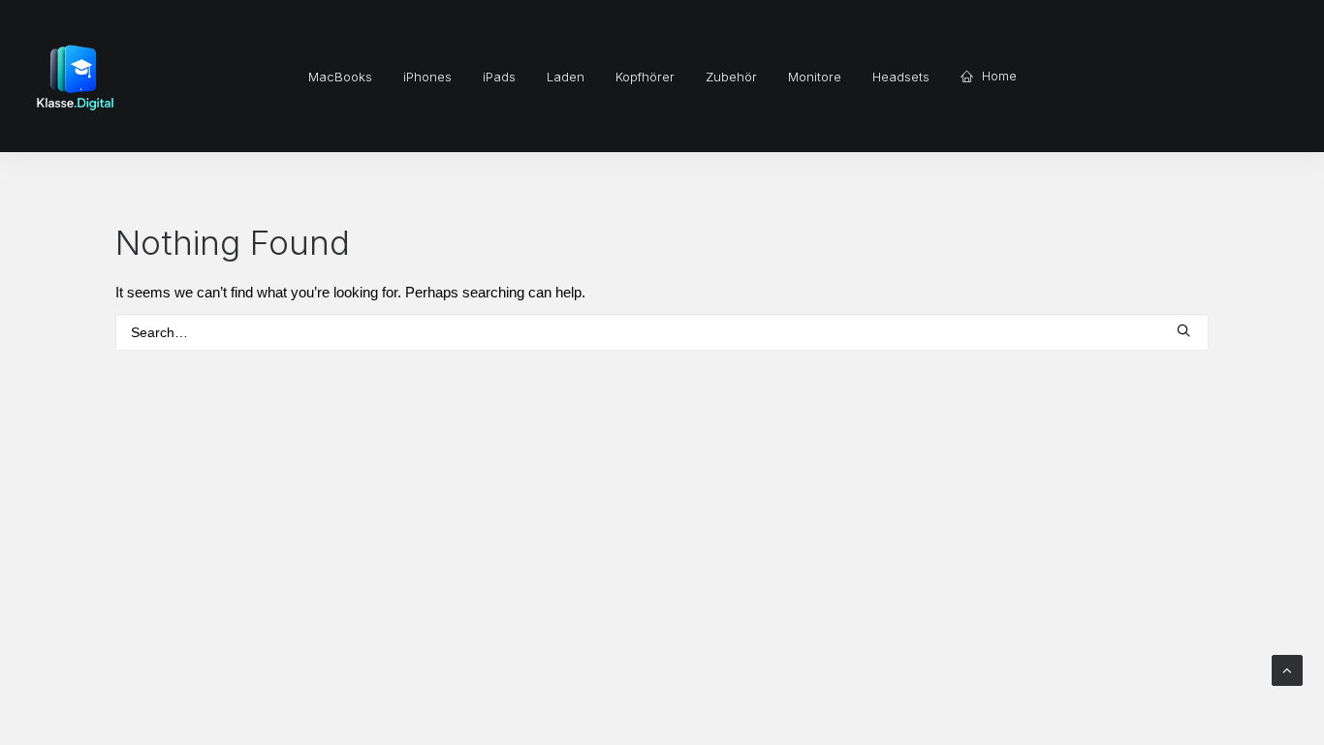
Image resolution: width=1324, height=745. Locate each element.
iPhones (427, 76)
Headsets (901, 76)
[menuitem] (340, 77)
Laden (565, 76)
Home (999, 75)
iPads (499, 76)
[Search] (662, 332)
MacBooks (340, 76)
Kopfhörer (645, 76)
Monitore (814, 76)
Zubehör (731, 76)
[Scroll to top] (1287, 669)
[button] (1183, 330)
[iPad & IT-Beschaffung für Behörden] (75, 76)
